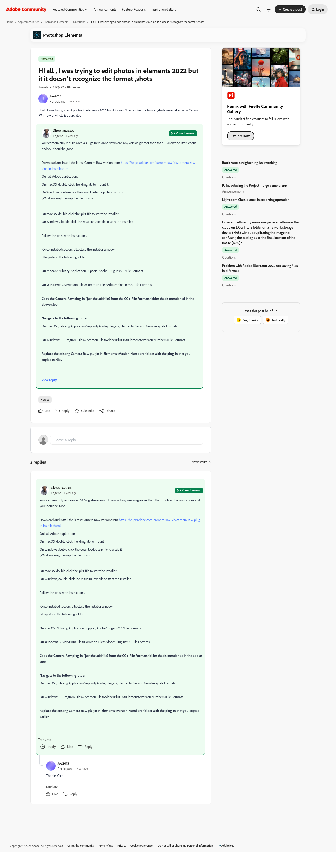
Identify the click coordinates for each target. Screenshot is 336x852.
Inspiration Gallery (164, 9)
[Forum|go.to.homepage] (26, 9)
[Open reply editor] (121, 440)
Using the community (80, 845)
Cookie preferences (142, 845)
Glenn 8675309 (63, 130)
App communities (28, 22)
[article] (120, 617)
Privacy (121, 845)
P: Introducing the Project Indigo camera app (254, 185)
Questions (79, 22)
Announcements (105, 9)
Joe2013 (55, 96)
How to (45, 399)
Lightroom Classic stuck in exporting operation (256, 199)
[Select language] (269, 9)
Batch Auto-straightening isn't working (249, 162)
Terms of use (105, 845)
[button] (290, 9)
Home (9, 22)
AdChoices (227, 845)
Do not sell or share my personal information (185, 845)
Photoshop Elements (56, 22)
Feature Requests (134, 9)
